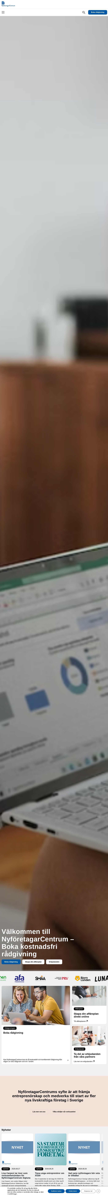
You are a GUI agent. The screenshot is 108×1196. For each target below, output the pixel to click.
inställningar (12, 1194)
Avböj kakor (73, 1191)
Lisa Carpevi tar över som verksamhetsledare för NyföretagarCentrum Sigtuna (16, 1175)
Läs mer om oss (39, 1112)
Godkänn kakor (56, 1191)
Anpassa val (88, 1191)
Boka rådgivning (97, 12)
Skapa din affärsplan (33, 962)
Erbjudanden (54, 962)
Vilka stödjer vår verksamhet (64, 1112)
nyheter (6, 1169)
